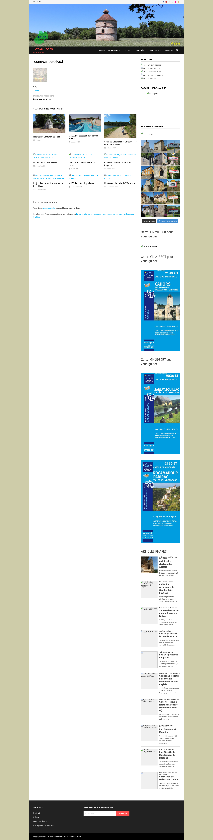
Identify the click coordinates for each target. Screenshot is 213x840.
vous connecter (49, 208)
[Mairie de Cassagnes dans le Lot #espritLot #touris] (147, 172)
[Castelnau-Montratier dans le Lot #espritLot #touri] (173, 146)
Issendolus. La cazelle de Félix (46, 136)
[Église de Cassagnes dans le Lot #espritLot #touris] (160, 172)
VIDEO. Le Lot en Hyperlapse (81, 183)
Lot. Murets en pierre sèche (45, 162)
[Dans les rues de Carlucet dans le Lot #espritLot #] (147, 198)
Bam (79, 836)
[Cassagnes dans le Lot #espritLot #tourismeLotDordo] (173, 172)
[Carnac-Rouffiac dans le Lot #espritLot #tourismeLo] (173, 185)
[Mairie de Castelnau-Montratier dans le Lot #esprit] (147, 146)
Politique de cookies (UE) (43, 825)
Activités (140, 50)
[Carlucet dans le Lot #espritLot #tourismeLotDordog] (173, 198)
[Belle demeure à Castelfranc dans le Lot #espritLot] (160, 159)
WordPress (71, 836)
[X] (169, 2)
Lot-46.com (43, 48)
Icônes (36, 817)
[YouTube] (166, 2)
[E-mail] (178, 2)
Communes (169, 50)
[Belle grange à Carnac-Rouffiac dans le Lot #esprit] (160, 185)
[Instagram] (172, 2)
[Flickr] (175, 2)
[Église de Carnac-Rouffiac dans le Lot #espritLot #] (147, 185)
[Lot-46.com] (106, 25)
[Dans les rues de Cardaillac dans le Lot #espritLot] (160, 211)
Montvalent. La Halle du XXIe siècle (119, 183)
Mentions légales (40, 821)
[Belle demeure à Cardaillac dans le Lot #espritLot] (147, 211)
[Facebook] (163, 2)
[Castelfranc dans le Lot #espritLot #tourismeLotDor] (173, 159)
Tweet (36, 90)
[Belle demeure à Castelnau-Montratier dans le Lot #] (160, 146)
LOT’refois (154, 50)
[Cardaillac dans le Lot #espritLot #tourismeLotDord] (173, 211)
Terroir (126, 50)
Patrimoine (113, 50)
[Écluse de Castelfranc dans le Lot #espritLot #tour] (147, 159)
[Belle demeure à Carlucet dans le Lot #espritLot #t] (160, 198)
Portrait (36, 813)
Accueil (102, 50)
